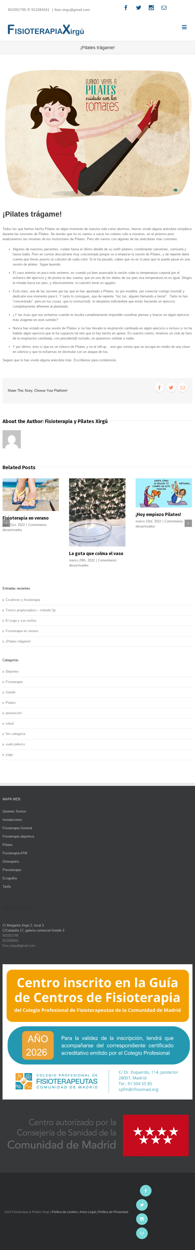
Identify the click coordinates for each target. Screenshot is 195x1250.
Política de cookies (65, 1212)
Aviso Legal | (89, 1212)
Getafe (10, 692)
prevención (14, 713)
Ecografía (10, 878)
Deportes (12, 671)
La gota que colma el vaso (96, 553)
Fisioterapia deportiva (18, 836)
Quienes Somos (14, 811)
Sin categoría (15, 734)
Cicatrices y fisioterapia (23, 600)
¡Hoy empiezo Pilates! (158, 514)
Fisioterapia (14, 682)
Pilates (11, 703)
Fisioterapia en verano (26, 518)
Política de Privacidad (113, 1212)
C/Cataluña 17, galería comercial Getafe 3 (33, 930)
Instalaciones (12, 820)
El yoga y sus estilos (21, 620)
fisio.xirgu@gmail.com (72, 10)
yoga (9, 754)
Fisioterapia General (17, 828)
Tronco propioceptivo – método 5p (31, 610)
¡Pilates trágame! (18, 641)
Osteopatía (11, 861)
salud (9, 723)
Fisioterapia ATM (15, 853)
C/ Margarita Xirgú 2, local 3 (23, 925)
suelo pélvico (15, 744)
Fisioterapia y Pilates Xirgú (76, 421)
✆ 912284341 (38, 10)
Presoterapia (12, 870)
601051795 (17, 10)
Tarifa (7, 886)
